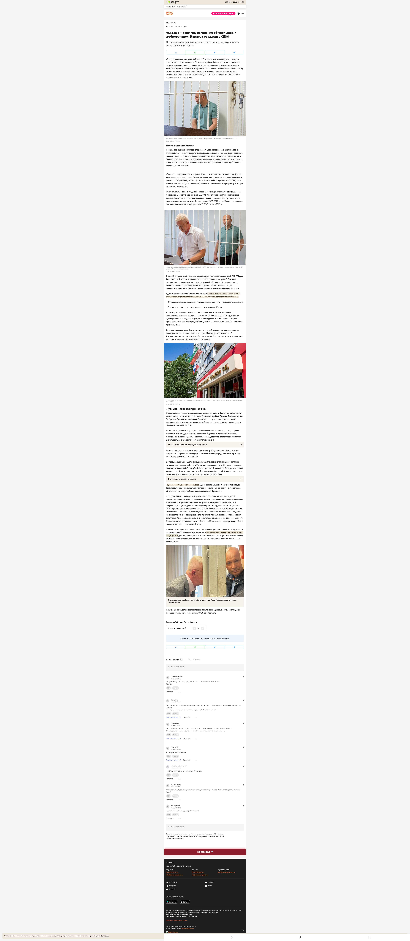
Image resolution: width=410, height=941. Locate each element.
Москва (180, 6)
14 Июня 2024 (171, 23)
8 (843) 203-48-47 (198, 872)
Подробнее (105, 936)
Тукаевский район (181, 27)
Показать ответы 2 (173, 738)
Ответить (170, 692)
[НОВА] (223, 13)
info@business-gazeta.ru (174, 875)
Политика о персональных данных (176, 920)
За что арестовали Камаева (182, 479)
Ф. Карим (174, 700)
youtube (172, 889)
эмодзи (175, 688)
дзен (210, 886)
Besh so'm (174, 747)
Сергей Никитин (176, 676)
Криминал (170, 27)
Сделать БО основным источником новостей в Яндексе (205, 638)
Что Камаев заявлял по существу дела (187, 444)
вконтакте (173, 882)
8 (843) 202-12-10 (172, 872)
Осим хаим (175, 723)
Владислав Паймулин (174, 622)
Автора (196, 660)
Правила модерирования (175, 838)
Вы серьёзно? (176, 784)
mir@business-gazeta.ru (200, 875)
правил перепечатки (187, 928)
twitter (210, 882)
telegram (172, 886)
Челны (168, 6)
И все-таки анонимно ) (179, 766)
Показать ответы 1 (173, 717)
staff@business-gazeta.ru (226, 872)
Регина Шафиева (190, 622)
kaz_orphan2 (175, 805)
